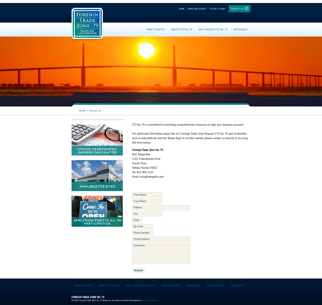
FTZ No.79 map (215, 285)
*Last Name (139, 201)
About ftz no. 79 (109, 285)
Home (181, 8)
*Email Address (141, 239)
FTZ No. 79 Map (217, 8)
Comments (139, 245)
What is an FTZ (155, 29)
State (136, 220)
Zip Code (138, 226)
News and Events (197, 8)
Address (137, 207)
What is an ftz (84, 285)
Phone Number (141, 232)
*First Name (139, 194)
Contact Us (237, 8)
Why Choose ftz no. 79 (140, 285)
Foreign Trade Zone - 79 (87, 24)
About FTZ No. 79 (181, 29)
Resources (240, 29)
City (135, 213)
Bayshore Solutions (149, 300)
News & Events (171, 285)
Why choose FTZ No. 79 (213, 29)
